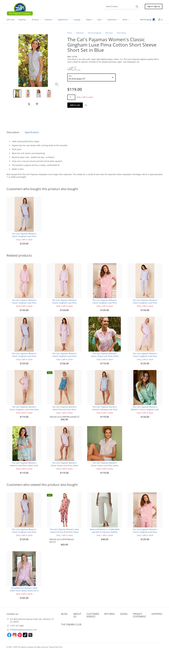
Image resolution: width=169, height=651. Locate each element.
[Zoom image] (57, 85)
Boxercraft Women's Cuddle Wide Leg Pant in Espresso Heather (104, 530)
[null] (29, 104)
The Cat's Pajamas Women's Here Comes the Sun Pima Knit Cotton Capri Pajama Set (64, 532)
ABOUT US (77, 615)
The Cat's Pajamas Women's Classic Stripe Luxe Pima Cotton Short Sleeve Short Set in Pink (105, 356)
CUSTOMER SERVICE (92, 615)
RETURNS (109, 613)
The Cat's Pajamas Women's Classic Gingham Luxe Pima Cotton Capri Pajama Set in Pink (105, 303)
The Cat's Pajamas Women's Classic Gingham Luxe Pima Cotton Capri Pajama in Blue (24, 236)
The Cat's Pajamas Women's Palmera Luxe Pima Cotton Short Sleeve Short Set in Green (24, 465)
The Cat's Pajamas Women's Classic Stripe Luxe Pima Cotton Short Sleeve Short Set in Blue (105, 465)
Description (13, 132)
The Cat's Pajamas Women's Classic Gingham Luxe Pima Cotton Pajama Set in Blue (145, 303)
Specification (32, 132)
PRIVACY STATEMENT (139, 615)
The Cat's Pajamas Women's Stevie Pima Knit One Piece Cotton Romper (64, 409)
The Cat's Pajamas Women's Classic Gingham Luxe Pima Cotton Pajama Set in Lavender (64, 303)
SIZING (124, 613)
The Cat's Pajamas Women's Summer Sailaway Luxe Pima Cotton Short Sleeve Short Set (105, 409)
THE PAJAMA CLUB (71, 624)
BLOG (64, 613)
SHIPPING (156, 613)
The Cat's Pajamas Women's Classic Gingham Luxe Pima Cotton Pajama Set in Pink (24, 303)
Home (69, 33)
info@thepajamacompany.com (23, 629)
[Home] (20, 9)
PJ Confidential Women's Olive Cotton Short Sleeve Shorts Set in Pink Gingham (24, 590)
